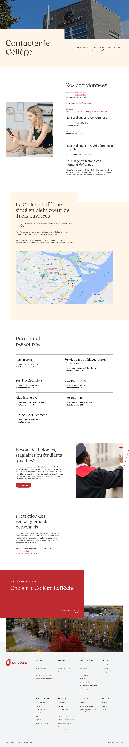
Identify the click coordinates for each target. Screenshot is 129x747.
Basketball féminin (41, 709)
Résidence (83, 678)
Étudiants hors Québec (64, 668)
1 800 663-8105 (80, 95)
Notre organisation (107, 672)
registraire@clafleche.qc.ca (33, 364)
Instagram (104, 706)
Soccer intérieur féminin (43, 723)
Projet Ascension (84, 675)
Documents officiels (63, 730)
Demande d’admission (64, 665)
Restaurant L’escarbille (64, 723)
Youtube (103, 709)
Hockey (38, 706)
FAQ (59, 726)
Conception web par (115, 742)
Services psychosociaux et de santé (88, 691)
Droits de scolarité (85, 672)
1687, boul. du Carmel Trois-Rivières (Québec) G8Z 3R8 (88, 710)
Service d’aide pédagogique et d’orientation (88, 686)
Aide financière (84, 668)
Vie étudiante (105, 668)
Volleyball (38, 716)
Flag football (39, 720)
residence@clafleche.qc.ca (32, 419)
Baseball (38, 713)
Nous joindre (61, 702)
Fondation (60, 713)
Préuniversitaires (41, 668)
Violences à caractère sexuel (66, 720)
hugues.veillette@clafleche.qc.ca (28, 553)
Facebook (104, 702)
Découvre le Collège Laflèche (109, 665)
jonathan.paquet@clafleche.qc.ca (84, 402)
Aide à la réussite (85, 665)
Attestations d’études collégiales (45, 678)
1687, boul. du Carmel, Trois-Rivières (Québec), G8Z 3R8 (86, 111)
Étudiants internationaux (65, 672)
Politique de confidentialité (65, 716)
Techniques (39, 672)
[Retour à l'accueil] (16, 663)
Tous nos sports (40, 702)
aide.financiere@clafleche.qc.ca (34, 402)
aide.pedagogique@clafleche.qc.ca (84, 368)
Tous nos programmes (42, 665)
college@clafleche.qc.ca (82, 103)
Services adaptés (84, 682)
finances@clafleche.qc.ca (32, 385)
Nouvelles (60, 706)
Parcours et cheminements (43, 675)
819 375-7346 (80, 92)
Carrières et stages (63, 709)
